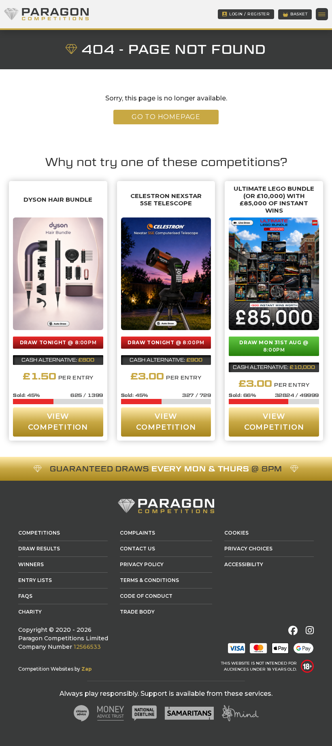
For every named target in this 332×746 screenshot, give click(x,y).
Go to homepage (166, 117)
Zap (86, 669)
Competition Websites (45, 669)
